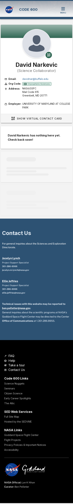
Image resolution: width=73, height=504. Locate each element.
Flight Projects (12, 439)
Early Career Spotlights (17, 398)
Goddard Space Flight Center (21, 434)
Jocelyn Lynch (11, 258)
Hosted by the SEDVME (18, 421)
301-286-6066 (9, 266)
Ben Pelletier (22, 486)
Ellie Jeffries (10, 281)
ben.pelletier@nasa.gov (16, 308)
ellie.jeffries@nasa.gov (13, 293)
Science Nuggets (14, 383)
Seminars (9, 388)
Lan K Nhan (28, 482)
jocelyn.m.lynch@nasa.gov (15, 270)
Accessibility (11, 449)
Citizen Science (13, 393)
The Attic (9, 403)
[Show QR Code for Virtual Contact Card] (48, 55)
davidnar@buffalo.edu (35, 78)
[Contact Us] (5, 370)
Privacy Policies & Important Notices (25, 444)
